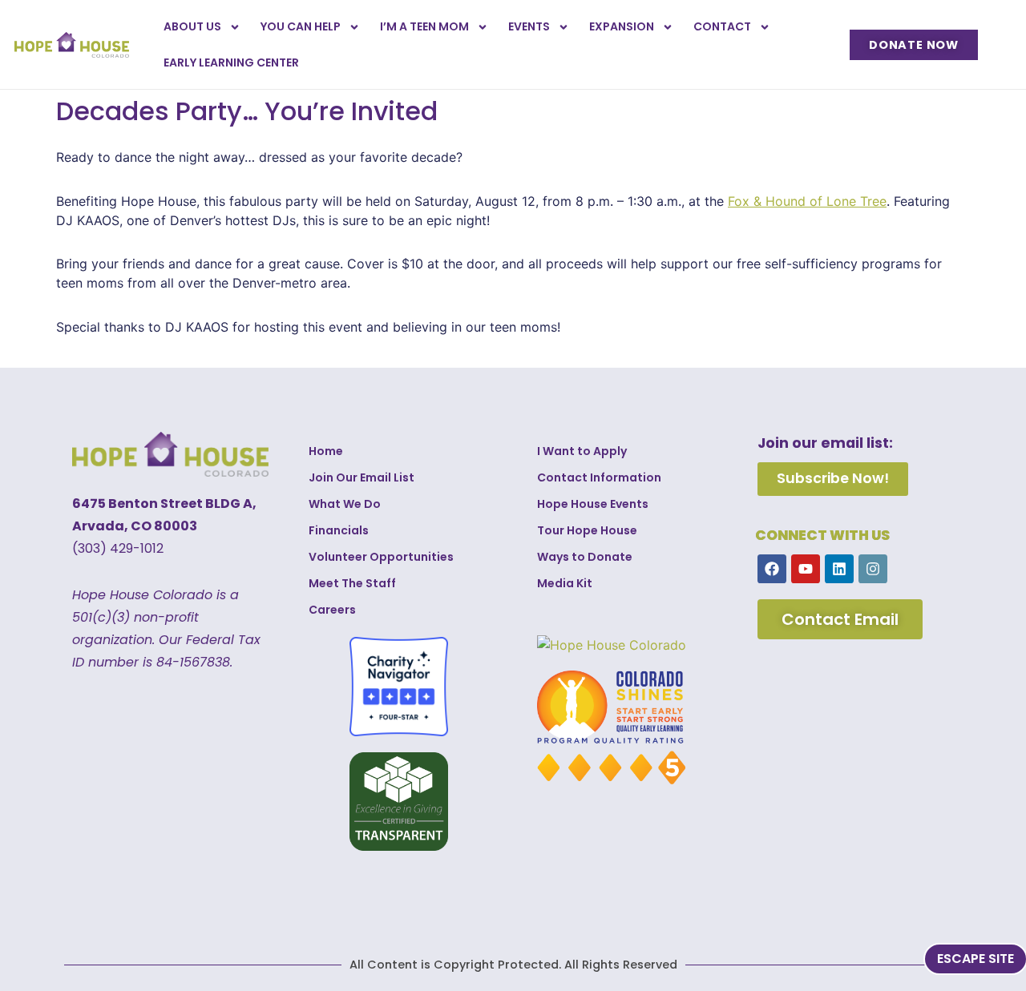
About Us (192, 26)
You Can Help (301, 26)
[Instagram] (872, 568)
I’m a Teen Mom (424, 26)
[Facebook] (771, 568)
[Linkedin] (839, 568)
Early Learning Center (231, 62)
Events (529, 26)
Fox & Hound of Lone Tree (807, 201)
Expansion (621, 26)
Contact (722, 26)
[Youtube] (805, 568)
